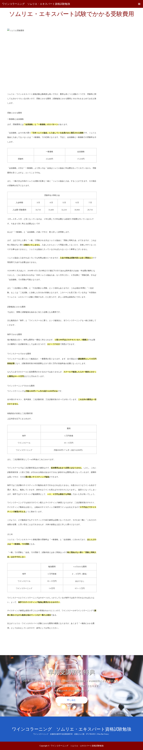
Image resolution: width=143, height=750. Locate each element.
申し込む (71, 700)
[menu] (139, 4)
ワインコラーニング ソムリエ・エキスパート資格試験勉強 (36, 4)
